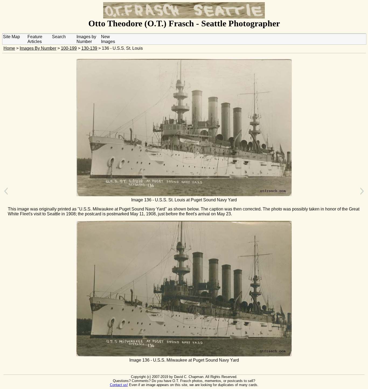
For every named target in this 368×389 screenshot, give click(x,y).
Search (59, 36)
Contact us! (119, 385)
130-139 (89, 48)
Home (9, 48)
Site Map (11, 36)
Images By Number (38, 48)
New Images (108, 39)
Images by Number (86, 39)
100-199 (69, 48)
